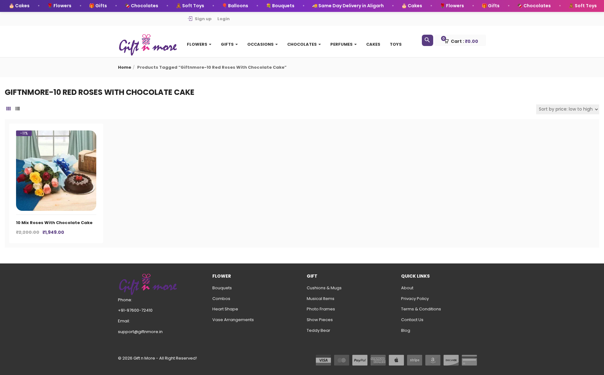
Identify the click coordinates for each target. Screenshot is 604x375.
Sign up (203, 19)
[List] (17, 109)
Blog (405, 330)
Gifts (228, 44)
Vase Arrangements (233, 320)
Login (223, 19)
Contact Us (412, 320)
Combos (221, 299)
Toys (396, 44)
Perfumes (342, 44)
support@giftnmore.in (140, 332)
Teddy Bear (318, 330)
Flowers (197, 44)
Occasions (261, 44)
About (407, 288)
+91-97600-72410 (135, 310)
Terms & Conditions (421, 309)
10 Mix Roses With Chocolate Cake (54, 223)
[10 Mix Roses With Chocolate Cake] (56, 136)
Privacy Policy (415, 299)
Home (124, 67)
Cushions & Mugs (324, 288)
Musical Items (320, 299)
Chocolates (302, 44)
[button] (463, 40)
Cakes (373, 44)
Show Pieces (320, 320)
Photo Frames (321, 309)
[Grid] (8, 109)
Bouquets (222, 288)
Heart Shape (225, 309)
